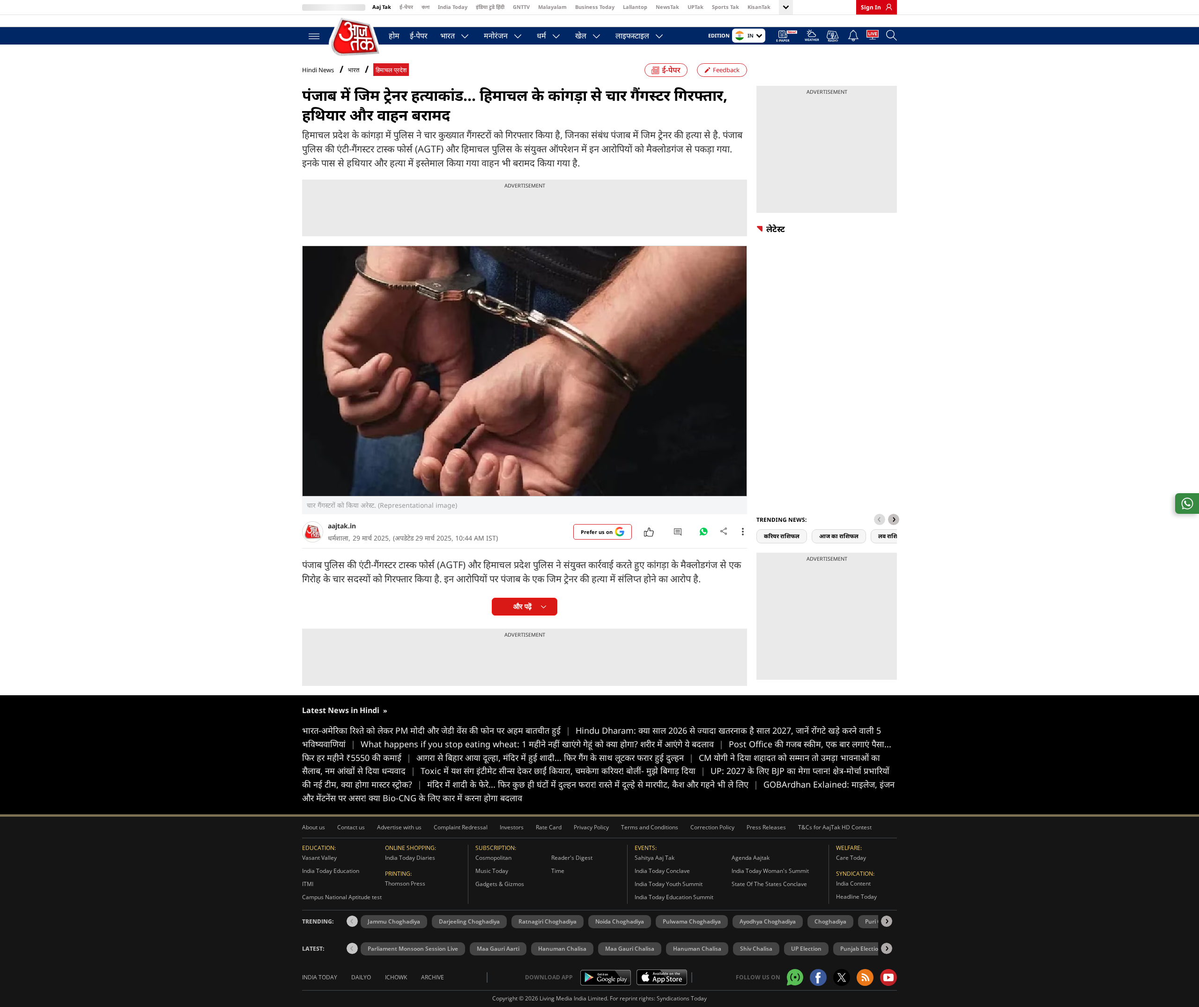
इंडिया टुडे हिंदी (490, 6)
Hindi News (318, 70)
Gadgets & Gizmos (499, 884)
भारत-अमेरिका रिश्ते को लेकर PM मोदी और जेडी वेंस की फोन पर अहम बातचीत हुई (436, 730)
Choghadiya (830, 921)
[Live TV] (872, 36)
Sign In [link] (871, 7)
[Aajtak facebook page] (818, 977)
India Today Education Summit (674, 897)
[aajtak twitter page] (841, 977)
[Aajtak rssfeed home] (865, 977)
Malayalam (552, 6)
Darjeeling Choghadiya (469, 921)
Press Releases (766, 827)
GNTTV (521, 6)
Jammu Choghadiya (394, 921)
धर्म (541, 35)
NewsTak (667, 6)
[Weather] (812, 37)
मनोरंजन (496, 35)
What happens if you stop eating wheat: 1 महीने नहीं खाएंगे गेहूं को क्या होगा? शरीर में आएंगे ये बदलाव (542, 744)
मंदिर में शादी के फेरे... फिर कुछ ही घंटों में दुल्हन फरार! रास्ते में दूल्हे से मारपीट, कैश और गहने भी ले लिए (592, 784)
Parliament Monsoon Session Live (413, 949)
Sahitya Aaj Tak (654, 858)
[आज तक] (356, 37)
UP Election (806, 949)
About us (313, 827)
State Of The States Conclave (769, 884)
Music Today (491, 871)
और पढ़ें (522, 606)
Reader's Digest (571, 858)
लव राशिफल (892, 536)
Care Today (851, 858)
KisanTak (759, 6)
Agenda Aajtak (751, 858)
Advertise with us (399, 827)
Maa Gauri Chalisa (629, 949)
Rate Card (549, 827)
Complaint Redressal (461, 827)
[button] (893, 519)
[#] (703, 534)
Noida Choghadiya (619, 921)
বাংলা (425, 6)
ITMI (307, 884)
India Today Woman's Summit (770, 871)
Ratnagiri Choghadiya (547, 921)
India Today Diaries (410, 858)
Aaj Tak (381, 6)
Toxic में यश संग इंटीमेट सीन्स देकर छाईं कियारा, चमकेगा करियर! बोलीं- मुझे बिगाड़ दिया (563, 770)
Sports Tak (725, 6)
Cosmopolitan (493, 858)
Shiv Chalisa (756, 949)
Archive (432, 977)
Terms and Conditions (649, 827)
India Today (452, 6)
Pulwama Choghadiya (692, 921)
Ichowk (396, 977)
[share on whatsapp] (1187, 503)
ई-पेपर (406, 6)
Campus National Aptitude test (342, 897)
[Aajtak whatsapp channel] (795, 977)
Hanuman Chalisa (562, 949)
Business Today (594, 6)
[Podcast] (833, 36)
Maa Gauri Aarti (498, 949)
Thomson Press (405, 883)
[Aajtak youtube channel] (888, 977)
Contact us (351, 827)
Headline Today (856, 897)
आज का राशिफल (839, 536)
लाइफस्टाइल (632, 35)
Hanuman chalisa (697, 949)
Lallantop (635, 6)
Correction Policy (712, 827)
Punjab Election (861, 949)
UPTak (695, 6)
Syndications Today (682, 998)
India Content (853, 883)
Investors (512, 827)
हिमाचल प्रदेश (391, 70)
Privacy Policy (591, 827)
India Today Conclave (662, 871)
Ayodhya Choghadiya (768, 921)
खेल (580, 35)
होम (394, 35)
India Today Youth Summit (669, 884)
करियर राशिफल (781, 536)
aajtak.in (342, 525)
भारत (447, 35)
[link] (886, 7)
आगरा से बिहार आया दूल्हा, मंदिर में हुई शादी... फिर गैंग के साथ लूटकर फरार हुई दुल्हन (555, 757)
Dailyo (361, 977)
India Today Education (330, 871)
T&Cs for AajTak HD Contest (835, 827)
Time (557, 871)
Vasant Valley (319, 858)
